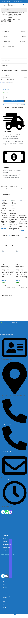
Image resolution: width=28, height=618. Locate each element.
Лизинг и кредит (7, 529)
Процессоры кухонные (6, 14)
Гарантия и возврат (8, 526)
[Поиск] (3, 9)
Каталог (5, 581)
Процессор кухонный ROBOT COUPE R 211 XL (5, 221)
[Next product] (5, 17)
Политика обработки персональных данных (12, 596)
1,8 (25, 60)
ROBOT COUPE (22, 31)
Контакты (5, 532)
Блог (4, 584)
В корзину (14, 101)
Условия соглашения (8, 593)
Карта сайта (6, 590)
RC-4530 (24, 36)
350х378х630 (24, 70)
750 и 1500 (23, 51)
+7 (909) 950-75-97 (6, 1)
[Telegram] (3, 512)
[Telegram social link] (26, 1)
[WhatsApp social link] (24, 1)
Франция (24, 46)
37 (25, 75)
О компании (6, 517)
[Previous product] (2, 17)
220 (25, 65)
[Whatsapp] (7, 512)
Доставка (5, 523)
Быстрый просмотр (3, 211)
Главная (3, 12)
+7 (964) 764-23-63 (17, 1)
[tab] (4, 187)
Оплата (4, 520)
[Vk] (7, 576)
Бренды (5, 587)
